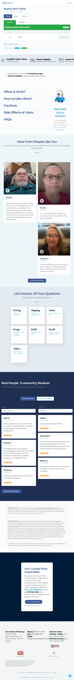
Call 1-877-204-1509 (33, 602)
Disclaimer (39, 672)
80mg (16, 16)
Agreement (47, 672)
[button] (25, 91)
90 (10, 37)
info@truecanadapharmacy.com (39, 639)
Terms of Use (20, 672)
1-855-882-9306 (37, 634)
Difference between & (16, 48)
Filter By (41, 407)
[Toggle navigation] (69, 2)
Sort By (4, 407)
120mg (24, 16)
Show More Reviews (11, 491)
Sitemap (54, 672)
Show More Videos (37, 280)
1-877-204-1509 (39, 632)
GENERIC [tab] (10, 22)
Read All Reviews (45, 398)
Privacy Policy (30, 672)
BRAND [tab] (21, 22)
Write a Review (28, 398)
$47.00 (20, 37)
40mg (8, 16)
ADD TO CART (64, 37)
